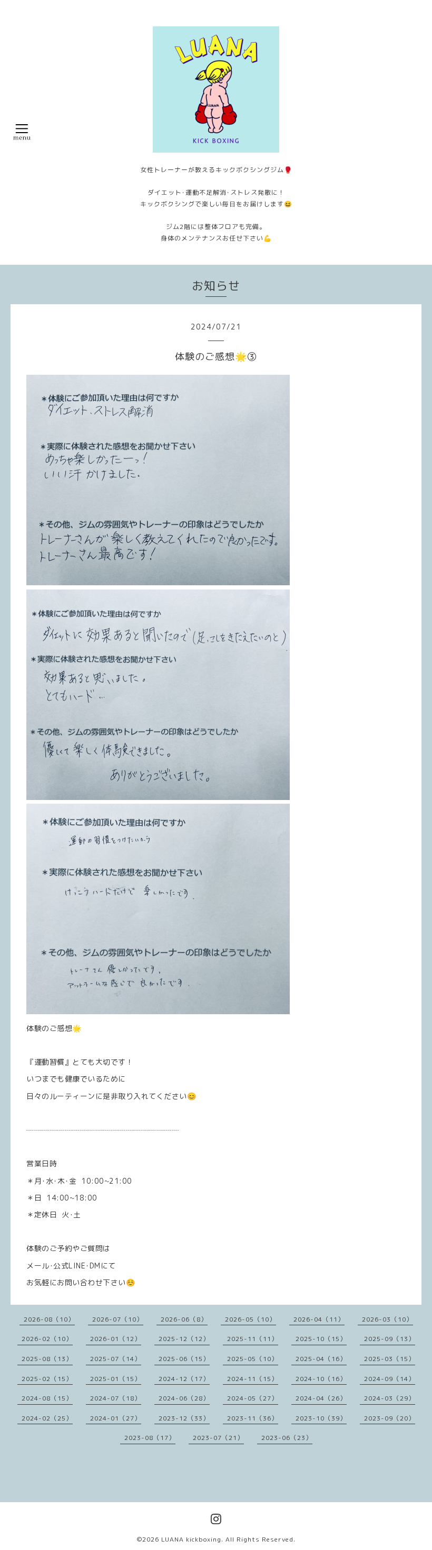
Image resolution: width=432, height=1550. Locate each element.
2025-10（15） (321, 1338)
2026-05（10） (250, 1319)
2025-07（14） (115, 1358)
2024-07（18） (115, 1398)
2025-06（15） (184, 1358)
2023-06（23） (286, 1437)
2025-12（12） (184, 1338)
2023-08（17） (149, 1437)
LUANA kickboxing (191, 1539)
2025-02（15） (47, 1378)
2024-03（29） (389, 1398)
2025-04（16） (321, 1358)
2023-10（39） (321, 1418)
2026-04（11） (319, 1319)
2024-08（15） (47, 1398)
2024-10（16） (321, 1378)
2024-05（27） (252, 1398)
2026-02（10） (47, 1338)
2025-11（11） (252, 1338)
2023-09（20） (389, 1418)
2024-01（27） (115, 1418)
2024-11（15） (252, 1378)
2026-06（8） (184, 1319)
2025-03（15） (389, 1358)
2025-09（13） (389, 1338)
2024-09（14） (389, 1378)
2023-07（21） (218, 1437)
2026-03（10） (387, 1319)
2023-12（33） (184, 1418)
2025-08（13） (47, 1358)
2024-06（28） (184, 1398)
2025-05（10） (252, 1358)
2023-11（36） (252, 1418)
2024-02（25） (47, 1418)
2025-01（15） (115, 1378)
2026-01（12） (115, 1338)
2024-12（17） (184, 1378)
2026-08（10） (49, 1319)
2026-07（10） (117, 1319)
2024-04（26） (321, 1398)
